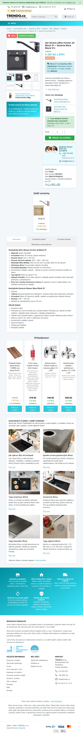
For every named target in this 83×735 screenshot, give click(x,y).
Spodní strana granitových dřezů (58, 455)
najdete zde (70, 3)
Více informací (53, 89)
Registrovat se (36, 666)
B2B (8, 687)
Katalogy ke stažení (14, 672)
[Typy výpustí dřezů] (58, 526)
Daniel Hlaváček (19, 728)
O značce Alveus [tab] (64, 239)
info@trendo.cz (29, 7)
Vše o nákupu (12, 681)
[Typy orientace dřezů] (24, 482)
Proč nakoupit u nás (14, 669)
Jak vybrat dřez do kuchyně (21, 455)
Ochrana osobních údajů (16, 675)
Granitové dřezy (50, 497)
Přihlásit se (35, 663)
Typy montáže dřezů (18, 541)
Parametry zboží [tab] (38, 239)
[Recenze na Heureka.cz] (35, 650)
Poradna (10, 684)
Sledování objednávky (39, 660)
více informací (56, 701)
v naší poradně (40, 560)
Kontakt (9, 690)
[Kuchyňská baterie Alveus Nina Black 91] (48, 100)
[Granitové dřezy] (58, 482)
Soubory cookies (13, 678)
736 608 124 (63, 675)
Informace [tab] (17, 239)
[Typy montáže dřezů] (24, 526)
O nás (9, 666)
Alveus (54, 169)
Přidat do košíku (59, 137)
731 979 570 (13, 7)
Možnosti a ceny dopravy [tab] (41, 244)
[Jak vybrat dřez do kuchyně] (24, 441)
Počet (47, 132)
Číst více (12, 467)
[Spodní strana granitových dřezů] (58, 441)
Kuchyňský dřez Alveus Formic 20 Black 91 (60, 109)
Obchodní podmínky (14, 663)
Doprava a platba (13, 660)
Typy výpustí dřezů (51, 541)
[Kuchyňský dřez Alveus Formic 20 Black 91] (48, 109)
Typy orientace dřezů (18, 497)
